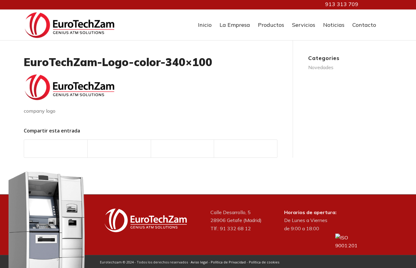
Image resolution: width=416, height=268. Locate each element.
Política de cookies (264, 262)
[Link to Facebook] (378, 4)
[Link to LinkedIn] (369, 4)
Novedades (320, 67)
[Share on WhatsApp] (182, 148)
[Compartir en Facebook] (55, 148)
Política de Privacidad (228, 262)
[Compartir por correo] (245, 148)
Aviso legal (199, 262)
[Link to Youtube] (387, 4)
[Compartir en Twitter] (119, 148)
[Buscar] (386, 25)
